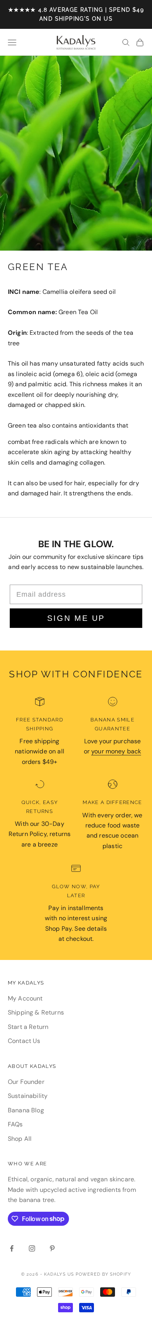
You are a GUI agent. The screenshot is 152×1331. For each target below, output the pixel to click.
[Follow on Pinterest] (52, 1248)
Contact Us (24, 1041)
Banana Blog (26, 1110)
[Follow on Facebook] (12, 1248)
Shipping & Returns (36, 1012)
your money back (116, 751)
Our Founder (26, 1082)
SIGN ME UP (76, 618)
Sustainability (28, 1096)
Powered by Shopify (103, 1274)
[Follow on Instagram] (32, 1248)
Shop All (20, 1139)
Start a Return (28, 1027)
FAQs (15, 1124)
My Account (25, 998)
